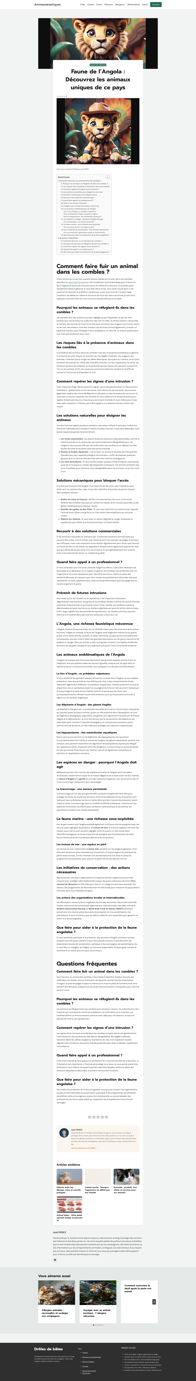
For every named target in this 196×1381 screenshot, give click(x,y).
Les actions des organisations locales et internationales (86, 232)
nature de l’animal (76, 282)
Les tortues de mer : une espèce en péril (80, 227)
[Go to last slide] (42, 1302)
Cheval (90, 4)
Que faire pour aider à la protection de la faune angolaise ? (86, 235)
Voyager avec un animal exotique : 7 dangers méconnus (96, 1313)
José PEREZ (84, 169)
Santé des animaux (98, 65)
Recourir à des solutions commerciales (78, 198)
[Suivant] (154, 1302)
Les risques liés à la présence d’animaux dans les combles (86, 186)
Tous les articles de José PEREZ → (84, 1148)
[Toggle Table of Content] (106, 177)
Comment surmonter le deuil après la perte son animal (138, 1288)
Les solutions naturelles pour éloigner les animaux (83, 192)
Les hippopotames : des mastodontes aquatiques (84, 216)
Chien (99, 4)
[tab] (93, 1325)
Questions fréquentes (69, 238)
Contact (156, 4)
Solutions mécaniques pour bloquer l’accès (80, 195)
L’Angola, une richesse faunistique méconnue (81, 206)
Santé (145, 4)
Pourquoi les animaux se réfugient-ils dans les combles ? (85, 184)
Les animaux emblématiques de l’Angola (80, 209)
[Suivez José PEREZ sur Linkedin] (55, 1260)
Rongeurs (120, 4)
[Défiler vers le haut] (191, 1377)
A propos (85, 1366)
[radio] (90, 1117)
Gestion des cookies (89, 1371)
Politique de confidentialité (91, 1357)
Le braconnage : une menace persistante (80, 222)
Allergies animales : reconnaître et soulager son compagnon (55, 1313)
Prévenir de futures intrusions (75, 203)
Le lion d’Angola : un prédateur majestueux (81, 211)
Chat (82, 4)
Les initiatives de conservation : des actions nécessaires (86, 230)
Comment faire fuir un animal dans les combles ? (80, 181)
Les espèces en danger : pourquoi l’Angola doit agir (83, 219)
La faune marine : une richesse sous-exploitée (82, 224)
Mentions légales (88, 1362)
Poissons (108, 4)
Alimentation (133, 4)
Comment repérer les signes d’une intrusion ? (81, 189)
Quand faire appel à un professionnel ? (78, 200)
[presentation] (56, 1292)
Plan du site (86, 1373)
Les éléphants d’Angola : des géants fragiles (82, 214)
